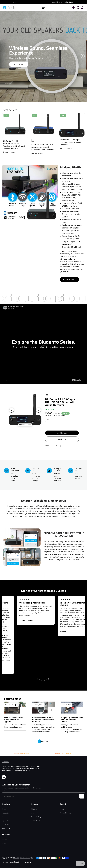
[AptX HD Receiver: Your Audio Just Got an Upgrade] (15, 708)
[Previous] (13, 2)
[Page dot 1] (82, 56)
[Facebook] (52, 445)
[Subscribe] (81, 796)
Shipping (48, 415)
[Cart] (82, 7)
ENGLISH (28, 862)
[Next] (74, 2)
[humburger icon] (43, 7)
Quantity (48, 419)
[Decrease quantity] (48, 424)
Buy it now (62, 439)
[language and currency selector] (73, 7)
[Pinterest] (60, 445)
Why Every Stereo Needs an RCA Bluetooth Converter (72, 719)
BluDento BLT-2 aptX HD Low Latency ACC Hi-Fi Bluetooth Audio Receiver (42, 147)
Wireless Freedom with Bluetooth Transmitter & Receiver (43, 719)
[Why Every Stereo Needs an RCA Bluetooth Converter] (72, 708)
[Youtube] (4, 777)
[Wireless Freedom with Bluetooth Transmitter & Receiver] (43, 708)
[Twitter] (56, 445)
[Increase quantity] (58, 424)
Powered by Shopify (26, 858)
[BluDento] (16, 8)
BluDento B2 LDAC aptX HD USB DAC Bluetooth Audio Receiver (71, 142)
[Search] (78, 7)
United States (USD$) (11, 862)
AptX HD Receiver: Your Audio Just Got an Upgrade (14, 719)
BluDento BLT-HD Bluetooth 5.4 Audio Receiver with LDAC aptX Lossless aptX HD (14, 145)
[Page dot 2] (82, 62)
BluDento (5, 762)
